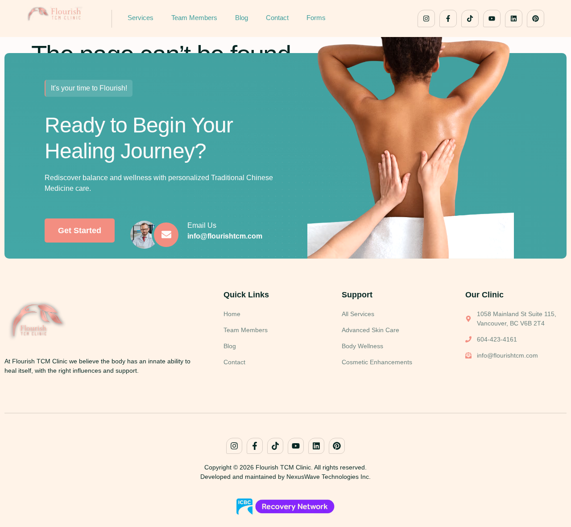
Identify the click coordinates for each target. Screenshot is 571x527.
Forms (316, 17)
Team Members (194, 17)
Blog (241, 17)
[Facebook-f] (448, 18)
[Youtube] (492, 18)
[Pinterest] (535, 18)
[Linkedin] (513, 18)
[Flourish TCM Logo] (62, 14)
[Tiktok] (470, 18)
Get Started (79, 230)
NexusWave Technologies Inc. (328, 476)
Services (140, 17)
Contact (277, 17)
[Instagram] (426, 18)
